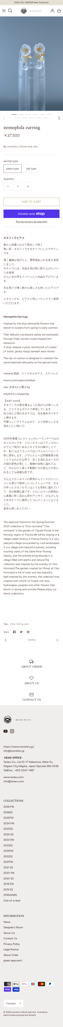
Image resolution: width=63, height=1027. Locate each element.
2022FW (8, 850)
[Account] (51, 11)
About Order (11, 955)
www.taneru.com (14, 777)
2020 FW (9, 873)
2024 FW (9, 823)
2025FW (8, 817)
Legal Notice (11, 949)
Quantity (9, 179)
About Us (9, 933)
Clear (12, 624)
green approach (13, 960)
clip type (31, 168)
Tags (6, 624)
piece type (12, 168)
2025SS (31, 640)
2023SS (8, 845)
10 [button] (38, 118)
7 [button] (17, 118)
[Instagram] (12, 731)
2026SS (8, 812)
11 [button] (45, 118)
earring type (11, 161)
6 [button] (49, 114)
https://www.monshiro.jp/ (19, 746)
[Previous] (4, 118)
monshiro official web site (22, 146)
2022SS (8, 856)
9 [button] (31, 118)
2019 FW (9, 884)
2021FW (8, 861)
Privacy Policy (12, 944)
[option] (31, 63)
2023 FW (9, 839)
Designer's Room (13, 927)
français (11, 1003)
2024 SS (8, 834)
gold (26, 624)
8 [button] (24, 118)
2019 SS (8, 889)
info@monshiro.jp (14, 750)
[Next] (59, 118)
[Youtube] (6, 731)
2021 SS (8, 867)
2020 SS (9, 878)
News (7, 922)
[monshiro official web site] (32, 11)
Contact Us (10, 938)
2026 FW (9, 806)
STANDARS (10, 895)
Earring (19, 624)
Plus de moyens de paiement (31, 221)
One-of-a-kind (12, 900)
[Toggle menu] (4, 11)
